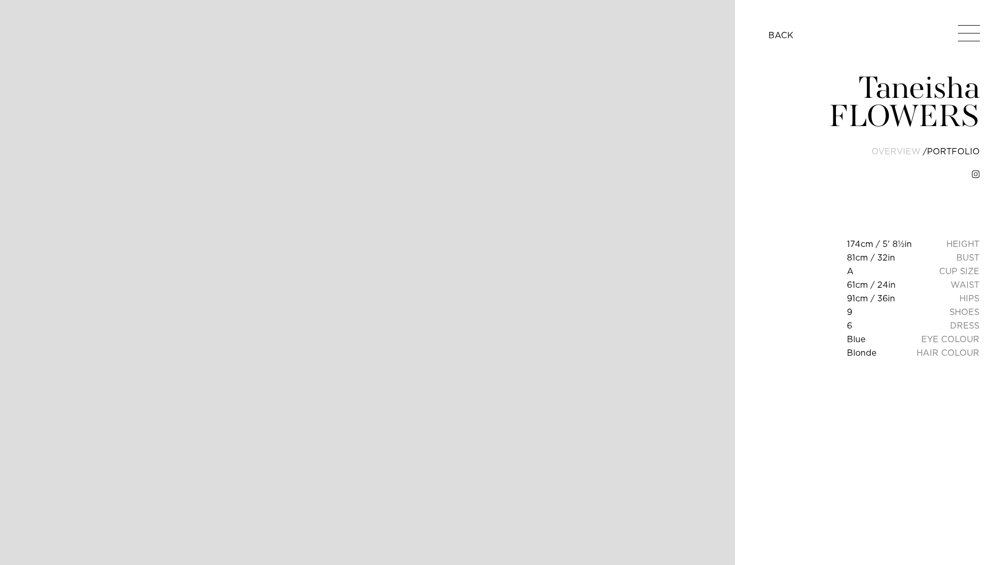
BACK (781, 35)
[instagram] (975, 174)
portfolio (953, 151)
